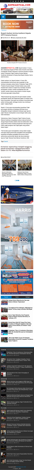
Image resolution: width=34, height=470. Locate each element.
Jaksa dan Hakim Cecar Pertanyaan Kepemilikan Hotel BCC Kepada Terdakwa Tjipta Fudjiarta (20, 339)
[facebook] (11, 1)
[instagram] (18, 1)
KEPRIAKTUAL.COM (21, 467)
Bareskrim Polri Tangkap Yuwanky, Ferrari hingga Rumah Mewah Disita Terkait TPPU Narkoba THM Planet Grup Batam (18, 360)
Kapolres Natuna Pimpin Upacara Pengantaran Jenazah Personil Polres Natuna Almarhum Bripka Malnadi (20, 396)
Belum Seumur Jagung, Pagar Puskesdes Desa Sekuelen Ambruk (19, 402)
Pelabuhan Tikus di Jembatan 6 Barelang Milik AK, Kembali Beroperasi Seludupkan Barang (20, 332)
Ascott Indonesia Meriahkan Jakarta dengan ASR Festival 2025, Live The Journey (9, 174)
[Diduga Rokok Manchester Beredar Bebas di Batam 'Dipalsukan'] (4, 302)
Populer (6, 297)
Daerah (6, 141)
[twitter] (16, 1)
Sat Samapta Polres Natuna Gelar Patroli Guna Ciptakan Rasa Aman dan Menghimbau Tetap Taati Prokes (20, 389)
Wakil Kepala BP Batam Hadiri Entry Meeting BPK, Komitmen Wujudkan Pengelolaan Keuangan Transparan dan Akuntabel (19, 412)
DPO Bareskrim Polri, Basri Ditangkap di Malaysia (18, 373)
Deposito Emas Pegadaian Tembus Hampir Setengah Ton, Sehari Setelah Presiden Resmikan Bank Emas (19, 419)
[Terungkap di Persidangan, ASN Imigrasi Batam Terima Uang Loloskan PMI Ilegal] (4, 309)
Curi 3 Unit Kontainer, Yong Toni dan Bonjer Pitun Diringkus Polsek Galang (19, 460)
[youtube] (23, 1)
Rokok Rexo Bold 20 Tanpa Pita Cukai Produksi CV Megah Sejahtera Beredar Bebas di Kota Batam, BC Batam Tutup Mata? (20, 325)
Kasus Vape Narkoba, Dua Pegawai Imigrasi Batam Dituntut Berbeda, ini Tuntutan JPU (19, 316)
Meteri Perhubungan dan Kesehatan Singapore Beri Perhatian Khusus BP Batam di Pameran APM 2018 (20, 441)
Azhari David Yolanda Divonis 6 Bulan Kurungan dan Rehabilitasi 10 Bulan (20, 431)
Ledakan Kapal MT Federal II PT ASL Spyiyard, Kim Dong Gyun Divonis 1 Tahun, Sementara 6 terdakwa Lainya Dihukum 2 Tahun (19, 367)
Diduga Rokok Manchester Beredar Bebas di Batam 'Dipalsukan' (18, 301)
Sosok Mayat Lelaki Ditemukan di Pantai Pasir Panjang (19, 447)
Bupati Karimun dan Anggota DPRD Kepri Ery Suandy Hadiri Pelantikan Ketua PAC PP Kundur (20, 382)
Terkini (17, 297)
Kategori (28, 297)
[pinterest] (21, 1)
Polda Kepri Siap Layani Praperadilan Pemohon (20, 454)
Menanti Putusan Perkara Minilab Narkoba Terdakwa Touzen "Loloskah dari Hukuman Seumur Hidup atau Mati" (19, 425)
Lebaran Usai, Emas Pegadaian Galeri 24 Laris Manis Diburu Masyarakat (24, 173)
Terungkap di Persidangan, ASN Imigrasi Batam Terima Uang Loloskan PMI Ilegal (20, 308)
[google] (13, 1)
